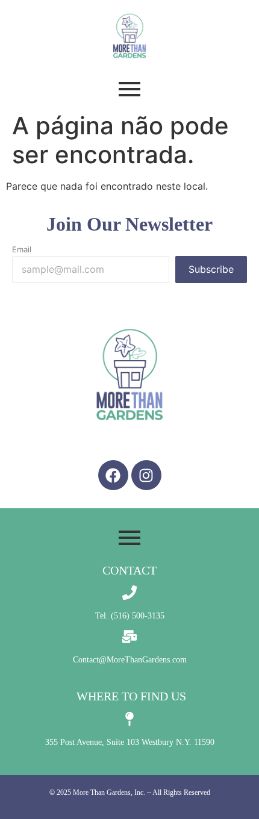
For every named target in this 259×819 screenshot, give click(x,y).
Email (21, 250)
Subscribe (211, 269)
